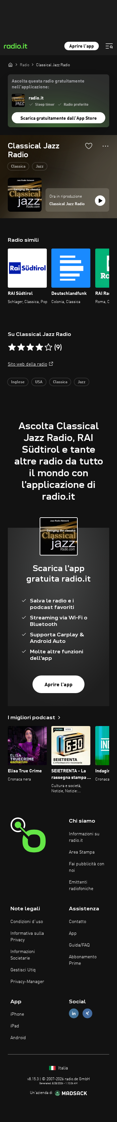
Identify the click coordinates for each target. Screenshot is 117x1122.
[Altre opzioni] (105, 146)
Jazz (40, 167)
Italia (62, 1068)
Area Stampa (82, 852)
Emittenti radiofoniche (81, 885)
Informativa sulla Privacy (27, 936)
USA (39, 382)
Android (18, 1038)
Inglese (18, 382)
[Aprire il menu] (109, 46)
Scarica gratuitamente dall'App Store (58, 118)
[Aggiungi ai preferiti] (89, 146)
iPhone (17, 1014)
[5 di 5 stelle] (48, 347)
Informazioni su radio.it (84, 837)
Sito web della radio (27, 364)
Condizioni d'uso (26, 921)
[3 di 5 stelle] (30, 347)
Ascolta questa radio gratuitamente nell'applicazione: (48, 84)
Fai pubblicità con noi (86, 867)
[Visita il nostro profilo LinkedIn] (73, 1013)
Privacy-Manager (27, 981)
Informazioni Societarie (22, 955)
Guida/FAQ (79, 945)
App (73, 933)
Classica (18, 167)
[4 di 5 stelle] (39, 347)
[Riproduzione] (100, 200)
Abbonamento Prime (83, 960)
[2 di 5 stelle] (21, 347)
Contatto (77, 921)
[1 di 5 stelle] (12, 347)
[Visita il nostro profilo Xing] (87, 1013)
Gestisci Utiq (23, 970)
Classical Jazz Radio (67, 204)
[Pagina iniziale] (10, 64)
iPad (14, 1026)
